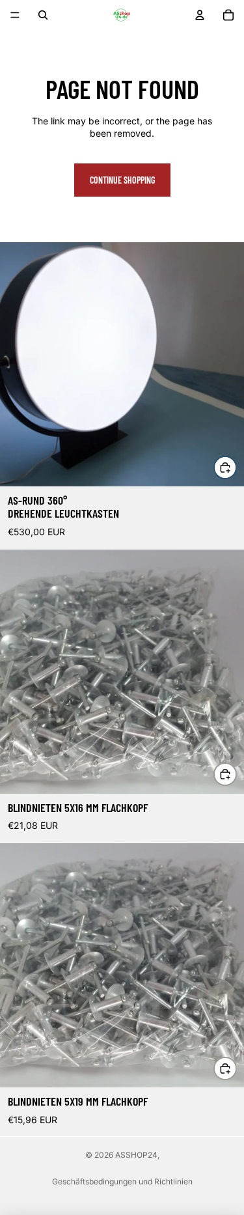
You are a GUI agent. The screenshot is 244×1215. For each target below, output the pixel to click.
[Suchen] (43, 15)
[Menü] (15, 15)
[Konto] (199, 15)
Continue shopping (122, 180)
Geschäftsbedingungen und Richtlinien (122, 1181)
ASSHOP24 (136, 1155)
